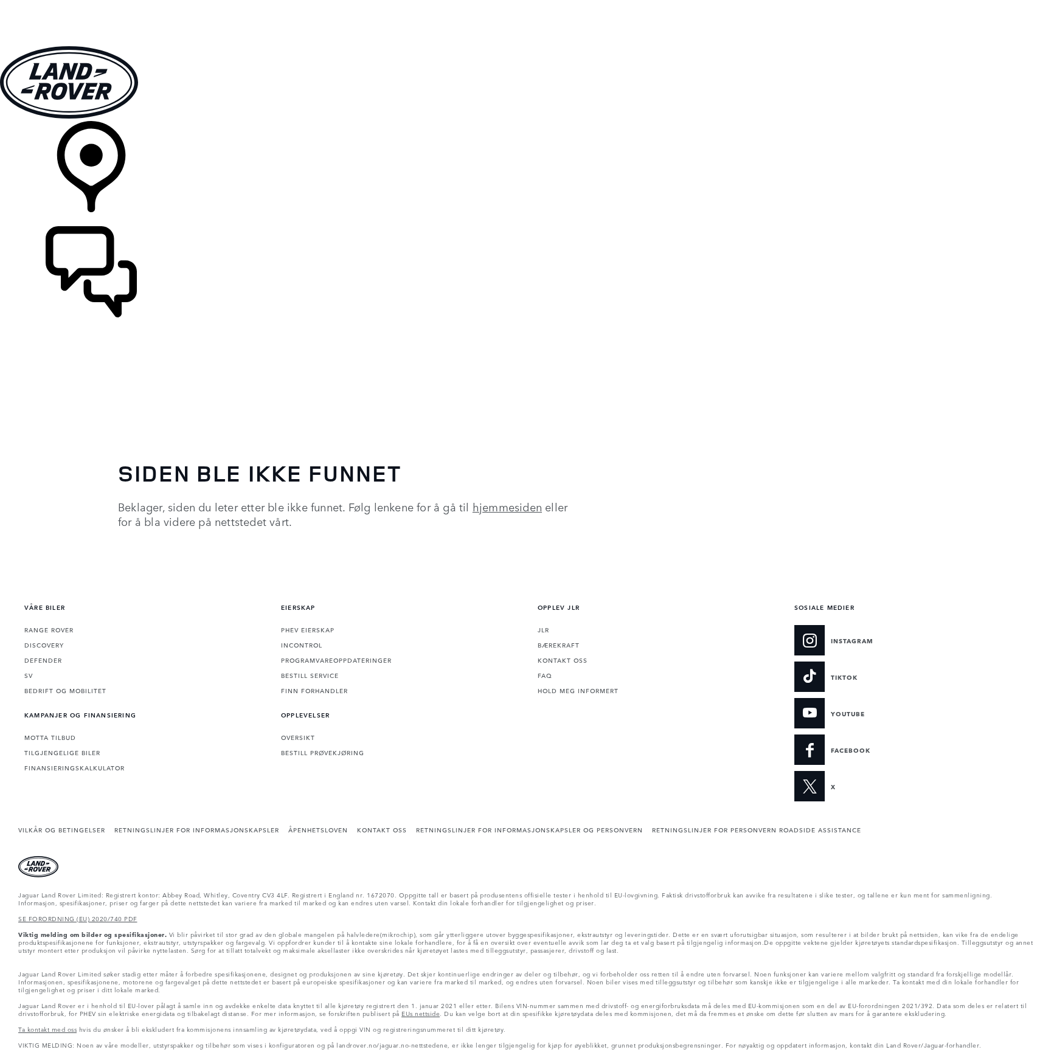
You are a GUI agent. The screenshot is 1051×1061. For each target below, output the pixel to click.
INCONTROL (301, 644)
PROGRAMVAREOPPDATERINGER (336, 660)
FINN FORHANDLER (314, 690)
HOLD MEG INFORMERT (578, 690)
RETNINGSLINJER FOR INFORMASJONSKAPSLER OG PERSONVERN (529, 829)
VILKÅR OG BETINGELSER (61, 829)
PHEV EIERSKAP (308, 629)
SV (28, 675)
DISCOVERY (44, 644)
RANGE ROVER (49, 629)
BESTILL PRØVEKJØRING (322, 752)
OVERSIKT (298, 737)
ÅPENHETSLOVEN (318, 829)
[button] (525, 6)
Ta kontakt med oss (47, 1029)
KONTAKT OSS (563, 660)
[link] (525, 173)
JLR (543, 629)
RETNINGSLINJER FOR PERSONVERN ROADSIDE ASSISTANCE (756, 829)
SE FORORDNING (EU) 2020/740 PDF (77, 918)
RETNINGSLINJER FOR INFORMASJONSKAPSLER (196, 829)
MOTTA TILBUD (50, 737)
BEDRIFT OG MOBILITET (65, 690)
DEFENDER (43, 660)
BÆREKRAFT (559, 644)
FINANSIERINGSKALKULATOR (74, 767)
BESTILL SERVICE (310, 675)
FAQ (545, 675)
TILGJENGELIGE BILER (62, 752)
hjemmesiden (507, 506)
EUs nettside (420, 1013)
